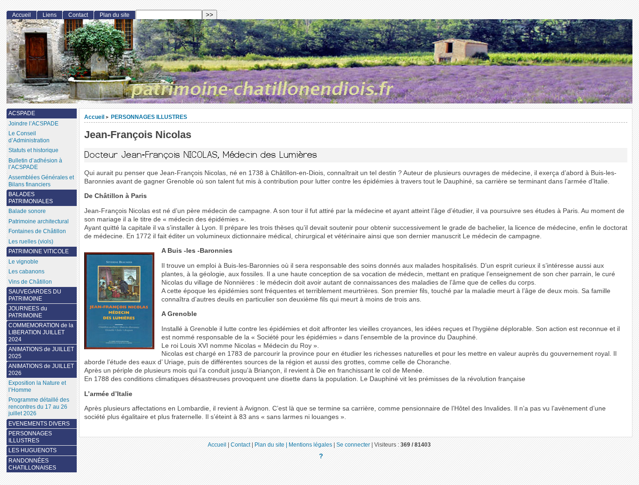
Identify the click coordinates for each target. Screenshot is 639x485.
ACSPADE (21, 113)
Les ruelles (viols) (30, 241)
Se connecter (353, 444)
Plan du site (115, 15)
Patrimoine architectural (38, 221)
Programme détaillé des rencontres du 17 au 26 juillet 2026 (38, 407)
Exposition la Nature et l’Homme (37, 386)
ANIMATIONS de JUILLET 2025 (41, 353)
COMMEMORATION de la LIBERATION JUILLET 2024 (40, 332)
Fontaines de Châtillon (37, 231)
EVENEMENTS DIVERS (39, 423)
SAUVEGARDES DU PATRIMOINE (34, 295)
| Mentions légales (309, 444)
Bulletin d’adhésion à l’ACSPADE (35, 164)
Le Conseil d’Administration (29, 137)
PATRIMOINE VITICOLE (38, 251)
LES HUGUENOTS (32, 450)
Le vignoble (23, 261)
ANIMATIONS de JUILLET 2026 (41, 369)
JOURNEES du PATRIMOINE (27, 312)
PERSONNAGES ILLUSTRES (149, 117)
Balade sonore (27, 211)
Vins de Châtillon (30, 282)
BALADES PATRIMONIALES (30, 198)
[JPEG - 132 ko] (119, 347)
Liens (50, 15)
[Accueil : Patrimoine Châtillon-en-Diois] (320, 61)
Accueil (94, 117)
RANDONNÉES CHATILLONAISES (32, 464)
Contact (78, 15)
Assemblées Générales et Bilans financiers (41, 181)
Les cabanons (26, 271)
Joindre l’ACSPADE (33, 123)
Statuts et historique (33, 150)
